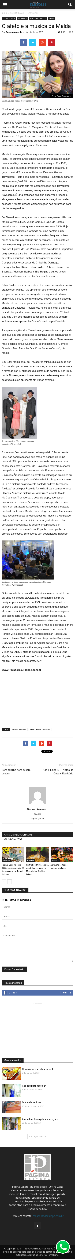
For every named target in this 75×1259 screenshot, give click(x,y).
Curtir (67, 992)
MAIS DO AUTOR (13, 839)
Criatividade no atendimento (38, 1069)
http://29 (37, 814)
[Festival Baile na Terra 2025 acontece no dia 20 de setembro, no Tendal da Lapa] (13, 854)
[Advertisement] (37, 698)
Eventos (6, 860)
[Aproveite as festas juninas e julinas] (62, 854)
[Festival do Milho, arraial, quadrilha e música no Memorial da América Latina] (37, 854)
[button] (70, 4)
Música (51, 18)
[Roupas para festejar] (11, 1090)
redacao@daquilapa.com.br (48, 1216)
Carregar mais (36, 1136)
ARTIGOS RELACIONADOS (18, 834)
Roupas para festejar (34, 1085)
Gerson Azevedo (14, 32)
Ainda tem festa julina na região (40, 1119)
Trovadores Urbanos (40, 729)
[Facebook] (37, 1225)
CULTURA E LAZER (38, 18)
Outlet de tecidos (31, 1102)
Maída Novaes (19, 729)
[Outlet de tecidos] (11, 1107)
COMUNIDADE (9, 18)
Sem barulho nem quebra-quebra (17, 771)
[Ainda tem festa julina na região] (11, 1124)
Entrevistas (22, 18)
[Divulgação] (11, 1074)
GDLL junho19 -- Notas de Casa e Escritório (58, 771)
